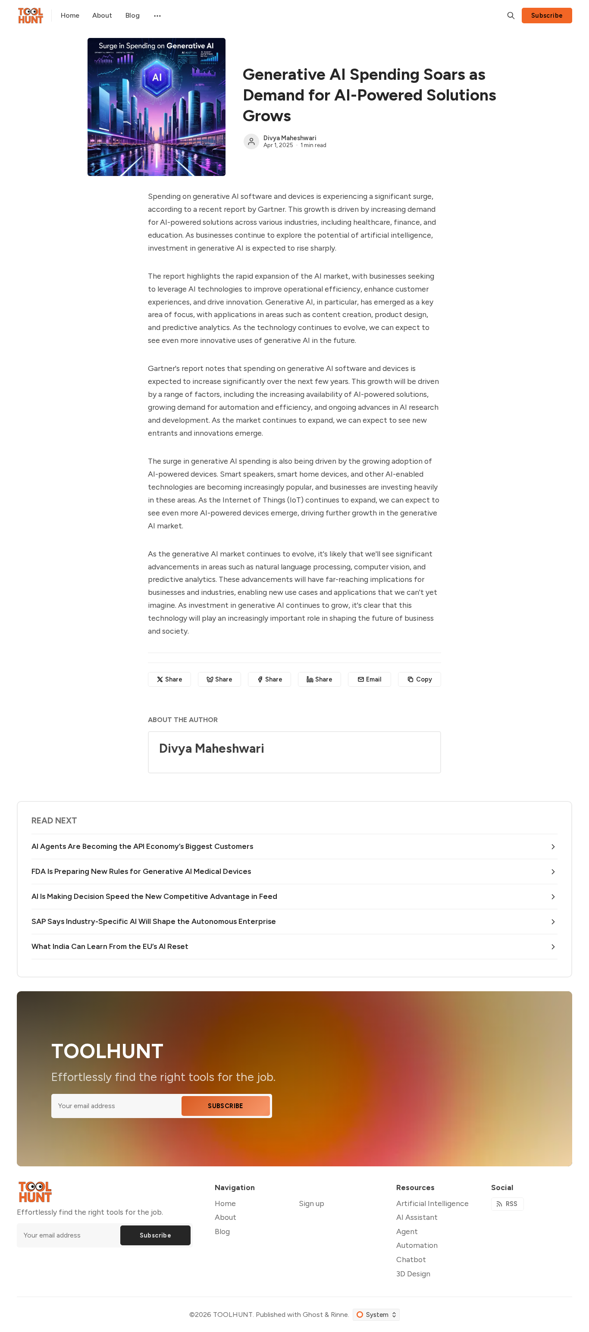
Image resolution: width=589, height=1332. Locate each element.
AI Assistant (417, 1217)
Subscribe (547, 15)
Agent (407, 1231)
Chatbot (411, 1259)
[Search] (511, 15)
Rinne (339, 1314)
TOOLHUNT (233, 1314)
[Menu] (156, 15)
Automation (417, 1245)
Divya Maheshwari (289, 138)
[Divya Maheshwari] (251, 141)
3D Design (413, 1273)
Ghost (313, 1314)
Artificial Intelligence (432, 1203)
